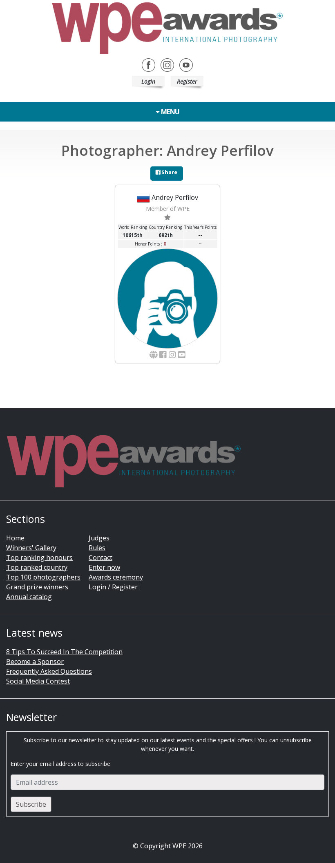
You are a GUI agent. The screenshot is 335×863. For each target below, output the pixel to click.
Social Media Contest (38, 681)
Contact (100, 557)
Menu (169, 111)
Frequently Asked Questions (49, 671)
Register (187, 81)
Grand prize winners (37, 586)
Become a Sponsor (35, 661)
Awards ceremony (116, 577)
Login (148, 81)
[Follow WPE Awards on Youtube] (186, 64)
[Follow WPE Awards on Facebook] (148, 64)
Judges (99, 537)
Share (168, 172)
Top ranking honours (39, 557)
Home (15, 537)
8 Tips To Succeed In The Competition (64, 651)
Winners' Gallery (31, 547)
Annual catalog (29, 596)
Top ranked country (36, 567)
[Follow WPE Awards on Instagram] (167, 64)
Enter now (104, 567)
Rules (97, 547)
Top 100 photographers (43, 577)
